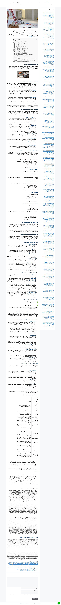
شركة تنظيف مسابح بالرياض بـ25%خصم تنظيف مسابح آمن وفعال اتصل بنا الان (48, 291)
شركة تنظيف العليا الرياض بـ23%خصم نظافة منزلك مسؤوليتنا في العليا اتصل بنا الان (48, 107)
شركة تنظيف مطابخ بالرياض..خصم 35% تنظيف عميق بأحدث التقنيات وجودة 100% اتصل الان (48, 66)
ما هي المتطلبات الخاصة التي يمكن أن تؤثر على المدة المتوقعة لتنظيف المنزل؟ (24, 60)
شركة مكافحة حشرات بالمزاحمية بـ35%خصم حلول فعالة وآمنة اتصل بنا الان (48, 263)
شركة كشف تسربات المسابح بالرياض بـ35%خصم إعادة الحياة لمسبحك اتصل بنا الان (48, 160)
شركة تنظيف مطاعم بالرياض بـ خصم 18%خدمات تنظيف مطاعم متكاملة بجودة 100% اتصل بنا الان (48, 219)
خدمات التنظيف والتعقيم (25, 564)
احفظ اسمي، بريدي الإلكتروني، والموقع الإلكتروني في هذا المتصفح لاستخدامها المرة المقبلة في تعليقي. (23, 595)
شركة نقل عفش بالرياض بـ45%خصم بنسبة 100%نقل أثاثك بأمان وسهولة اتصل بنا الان (48, 13)
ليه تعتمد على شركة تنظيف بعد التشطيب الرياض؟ (21, 48)
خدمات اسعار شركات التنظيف (12, 563)
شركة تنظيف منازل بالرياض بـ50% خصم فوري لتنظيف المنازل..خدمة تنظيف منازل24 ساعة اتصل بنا (49, 47)
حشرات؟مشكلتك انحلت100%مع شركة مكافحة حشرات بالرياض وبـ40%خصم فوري (48, 212)
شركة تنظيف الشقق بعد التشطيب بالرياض (20, 50)
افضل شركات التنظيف (26, 562)
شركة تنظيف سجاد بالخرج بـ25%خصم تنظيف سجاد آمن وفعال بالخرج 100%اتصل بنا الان (48, 277)
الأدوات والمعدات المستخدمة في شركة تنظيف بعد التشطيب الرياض (24, 54)
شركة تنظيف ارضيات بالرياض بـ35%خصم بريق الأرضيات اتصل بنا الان (28, 570)
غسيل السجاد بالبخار (18, 47)
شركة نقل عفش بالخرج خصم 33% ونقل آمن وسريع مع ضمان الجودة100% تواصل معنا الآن (48, 190)
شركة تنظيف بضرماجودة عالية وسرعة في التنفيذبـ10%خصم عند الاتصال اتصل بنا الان (48, 239)
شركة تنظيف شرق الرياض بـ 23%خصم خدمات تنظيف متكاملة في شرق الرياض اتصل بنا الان (48, 100)
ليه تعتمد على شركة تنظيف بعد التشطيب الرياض (30, 203)
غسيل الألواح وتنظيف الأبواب (19, 45)
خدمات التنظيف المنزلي (31, 564)
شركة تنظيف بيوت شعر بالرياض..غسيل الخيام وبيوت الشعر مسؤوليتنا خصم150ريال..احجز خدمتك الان (48, 259)
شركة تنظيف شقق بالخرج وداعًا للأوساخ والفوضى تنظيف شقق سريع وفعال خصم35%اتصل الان (48, 215)
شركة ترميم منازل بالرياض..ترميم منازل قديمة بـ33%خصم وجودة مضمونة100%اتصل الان (49, 23)
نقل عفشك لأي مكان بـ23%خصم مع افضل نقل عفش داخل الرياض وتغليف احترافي (48, 114)
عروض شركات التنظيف (12, 567)
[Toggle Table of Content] (36, 39)
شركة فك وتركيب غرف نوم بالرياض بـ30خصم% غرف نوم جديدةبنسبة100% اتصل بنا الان (48, 266)
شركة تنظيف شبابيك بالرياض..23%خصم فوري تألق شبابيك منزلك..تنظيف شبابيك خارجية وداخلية (48, 97)
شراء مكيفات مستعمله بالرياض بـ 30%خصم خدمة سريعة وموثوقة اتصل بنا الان (48, 319)
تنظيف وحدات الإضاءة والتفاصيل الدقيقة (20, 46)
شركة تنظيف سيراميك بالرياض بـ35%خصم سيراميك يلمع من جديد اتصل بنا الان (48, 172)
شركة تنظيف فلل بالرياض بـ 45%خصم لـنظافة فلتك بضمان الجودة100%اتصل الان (48, 41)
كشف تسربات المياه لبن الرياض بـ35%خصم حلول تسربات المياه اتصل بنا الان (48, 154)
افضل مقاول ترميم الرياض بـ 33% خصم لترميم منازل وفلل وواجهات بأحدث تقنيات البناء (49, 27)
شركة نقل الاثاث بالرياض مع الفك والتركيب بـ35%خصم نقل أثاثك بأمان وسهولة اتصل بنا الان (48, 280)
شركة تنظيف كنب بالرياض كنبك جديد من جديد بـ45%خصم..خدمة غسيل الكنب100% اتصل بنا (48, 16)
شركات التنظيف (31, 561)
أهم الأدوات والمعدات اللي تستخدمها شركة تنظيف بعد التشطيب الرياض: (25, 55)
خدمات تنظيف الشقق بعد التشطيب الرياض (21, 51)
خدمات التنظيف (35, 561)
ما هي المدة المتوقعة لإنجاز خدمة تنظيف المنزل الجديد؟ (21, 59)
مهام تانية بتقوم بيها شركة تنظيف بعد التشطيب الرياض (22, 43)
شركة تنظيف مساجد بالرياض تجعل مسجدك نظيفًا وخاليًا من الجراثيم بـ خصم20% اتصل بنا (48, 226)
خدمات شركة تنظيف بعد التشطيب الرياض (20, 42)
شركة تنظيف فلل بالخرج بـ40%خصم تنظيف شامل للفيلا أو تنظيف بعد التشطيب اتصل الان (48, 34)
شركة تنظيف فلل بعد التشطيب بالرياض (19, 49)
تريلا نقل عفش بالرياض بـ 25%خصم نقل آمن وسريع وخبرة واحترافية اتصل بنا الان (48, 323)
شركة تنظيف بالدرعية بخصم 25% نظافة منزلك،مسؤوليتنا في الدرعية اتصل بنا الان (49, 193)
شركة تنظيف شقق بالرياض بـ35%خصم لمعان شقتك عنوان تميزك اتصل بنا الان (48, 89)
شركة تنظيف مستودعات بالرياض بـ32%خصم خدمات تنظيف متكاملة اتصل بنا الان (49, 197)
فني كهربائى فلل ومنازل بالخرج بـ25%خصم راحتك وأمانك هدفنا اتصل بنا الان (48, 326)
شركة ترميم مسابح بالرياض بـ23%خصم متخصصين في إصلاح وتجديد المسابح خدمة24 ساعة (49, 104)
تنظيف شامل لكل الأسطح (18, 44)
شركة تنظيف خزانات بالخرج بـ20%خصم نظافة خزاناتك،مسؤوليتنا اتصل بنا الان (48, 301)
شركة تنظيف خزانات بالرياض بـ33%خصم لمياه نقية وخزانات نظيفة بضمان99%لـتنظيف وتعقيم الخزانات (48, 208)
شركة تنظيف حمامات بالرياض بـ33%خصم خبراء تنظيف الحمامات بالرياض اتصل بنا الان (48, 111)
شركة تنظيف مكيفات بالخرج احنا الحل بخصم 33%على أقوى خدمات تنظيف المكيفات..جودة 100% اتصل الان (48, 242)
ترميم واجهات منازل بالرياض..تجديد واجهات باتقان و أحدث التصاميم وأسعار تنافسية (48, 30)
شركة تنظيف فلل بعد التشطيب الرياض (22, 226)
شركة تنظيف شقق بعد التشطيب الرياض (29, 237)
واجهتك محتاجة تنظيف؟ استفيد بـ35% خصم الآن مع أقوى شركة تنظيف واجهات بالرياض (48, 118)
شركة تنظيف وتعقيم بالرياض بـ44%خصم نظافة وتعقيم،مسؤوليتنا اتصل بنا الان (48, 37)
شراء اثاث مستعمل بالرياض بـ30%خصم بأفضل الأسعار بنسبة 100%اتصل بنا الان (49, 273)
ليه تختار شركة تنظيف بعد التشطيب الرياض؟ (21, 41)
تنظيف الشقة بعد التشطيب (13, 562)
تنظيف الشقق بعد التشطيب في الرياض (29, 365)
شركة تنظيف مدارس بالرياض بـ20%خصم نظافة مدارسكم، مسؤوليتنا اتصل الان (48, 287)
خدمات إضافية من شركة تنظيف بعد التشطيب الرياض (22, 52)
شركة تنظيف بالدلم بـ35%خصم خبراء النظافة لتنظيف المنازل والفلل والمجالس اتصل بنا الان (48, 70)
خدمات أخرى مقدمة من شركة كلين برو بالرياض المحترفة (22, 61)
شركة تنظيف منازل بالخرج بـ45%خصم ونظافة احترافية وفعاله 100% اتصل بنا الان (48, 308)
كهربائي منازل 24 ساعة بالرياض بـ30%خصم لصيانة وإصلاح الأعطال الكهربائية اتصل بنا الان (49, 121)
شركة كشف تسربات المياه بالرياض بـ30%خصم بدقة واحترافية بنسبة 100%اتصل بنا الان (48, 270)
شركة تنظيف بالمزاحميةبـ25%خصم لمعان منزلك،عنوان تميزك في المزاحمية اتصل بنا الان (48, 298)
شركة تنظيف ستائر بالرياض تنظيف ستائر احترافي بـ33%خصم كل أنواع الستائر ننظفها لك (48, 249)
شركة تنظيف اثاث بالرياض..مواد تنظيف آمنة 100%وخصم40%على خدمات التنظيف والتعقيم (49, 56)
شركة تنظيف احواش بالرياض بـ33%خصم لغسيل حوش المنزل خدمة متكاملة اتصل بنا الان (48, 176)
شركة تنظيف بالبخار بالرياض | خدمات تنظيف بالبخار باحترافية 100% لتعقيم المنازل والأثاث (48, 73)
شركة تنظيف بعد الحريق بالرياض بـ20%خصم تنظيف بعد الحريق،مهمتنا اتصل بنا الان (48, 246)
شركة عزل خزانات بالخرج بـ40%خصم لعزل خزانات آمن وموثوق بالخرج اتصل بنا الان (48, 52)
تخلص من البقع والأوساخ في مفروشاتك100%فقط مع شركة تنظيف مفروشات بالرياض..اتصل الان (48, 256)
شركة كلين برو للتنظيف (24, 567)
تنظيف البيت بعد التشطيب (20, 562)
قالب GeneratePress (23, 603)
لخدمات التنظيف (31, 568)
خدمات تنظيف (20, 564)
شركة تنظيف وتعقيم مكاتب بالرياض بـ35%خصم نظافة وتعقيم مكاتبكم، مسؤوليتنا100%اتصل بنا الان (48, 284)
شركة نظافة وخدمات (18, 567)
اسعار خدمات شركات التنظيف (33, 562)
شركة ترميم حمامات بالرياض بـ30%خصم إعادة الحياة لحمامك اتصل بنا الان (48, 179)
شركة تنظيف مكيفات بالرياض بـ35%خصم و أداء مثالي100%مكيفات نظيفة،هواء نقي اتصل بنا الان (48, 200)
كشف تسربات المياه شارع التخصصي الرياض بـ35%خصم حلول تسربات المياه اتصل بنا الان (48, 169)
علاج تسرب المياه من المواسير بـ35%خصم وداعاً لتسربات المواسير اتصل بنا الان (48, 144)
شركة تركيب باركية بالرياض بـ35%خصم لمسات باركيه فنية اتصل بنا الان (48, 147)
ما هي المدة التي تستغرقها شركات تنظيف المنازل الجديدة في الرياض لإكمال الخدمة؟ (25, 58)
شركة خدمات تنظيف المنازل (34, 567)
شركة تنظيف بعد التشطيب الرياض (18, 40)
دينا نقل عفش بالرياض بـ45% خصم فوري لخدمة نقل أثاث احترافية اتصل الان (48, 20)
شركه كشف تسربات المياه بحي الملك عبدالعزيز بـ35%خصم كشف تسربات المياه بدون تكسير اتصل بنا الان (48, 151)
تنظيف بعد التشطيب (23, 563)
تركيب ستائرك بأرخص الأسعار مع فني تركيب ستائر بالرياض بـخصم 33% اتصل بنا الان (48, 222)
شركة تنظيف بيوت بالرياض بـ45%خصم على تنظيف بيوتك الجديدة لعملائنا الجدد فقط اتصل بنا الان (48, 305)
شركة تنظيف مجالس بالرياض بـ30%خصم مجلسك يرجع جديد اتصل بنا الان (48, 129)
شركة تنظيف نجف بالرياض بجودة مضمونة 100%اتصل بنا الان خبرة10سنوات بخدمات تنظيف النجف (48, 253)
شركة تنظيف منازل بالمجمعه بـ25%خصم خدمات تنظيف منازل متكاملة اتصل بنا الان (49, 294)
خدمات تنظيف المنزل (15, 564)
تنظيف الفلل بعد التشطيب (29, 563)
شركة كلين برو (29, 567)
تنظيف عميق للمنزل (18, 563)
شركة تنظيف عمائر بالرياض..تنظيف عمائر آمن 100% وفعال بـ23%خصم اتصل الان (27, 569)
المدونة (52, 4)
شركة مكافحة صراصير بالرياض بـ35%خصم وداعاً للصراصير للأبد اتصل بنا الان (48, 138)
